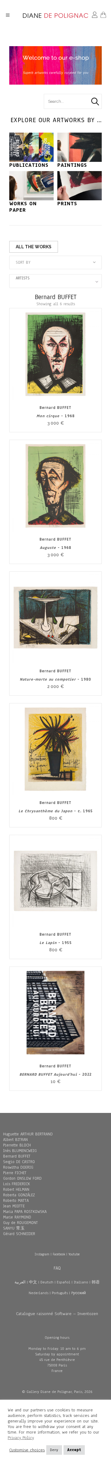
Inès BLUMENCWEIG (20, 1151)
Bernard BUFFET (17, 1156)
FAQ (57, 1268)
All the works (33, 246)
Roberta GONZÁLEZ (19, 1195)
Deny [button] (54, 1449)
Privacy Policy (21, 1438)
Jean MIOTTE (14, 1206)
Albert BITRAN (15, 1139)
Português (60, 1292)
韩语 (96, 1282)
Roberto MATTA (16, 1200)
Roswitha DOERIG (18, 1167)
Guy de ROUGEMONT (20, 1223)
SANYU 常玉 (14, 1228)
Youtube (74, 1254)
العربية (20, 1282)
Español (63, 1282)
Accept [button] (74, 1449)
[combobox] (55, 262)
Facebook (59, 1254)
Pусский (78, 1292)
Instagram (42, 1254)
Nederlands (38, 1292)
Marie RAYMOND (17, 1217)
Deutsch (46, 1282)
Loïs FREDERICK (16, 1184)
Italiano (81, 1282)
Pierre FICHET (15, 1173)
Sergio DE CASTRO (19, 1162)
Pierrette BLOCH (17, 1145)
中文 (33, 1282)
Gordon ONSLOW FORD (22, 1178)
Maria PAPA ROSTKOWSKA (25, 1211)
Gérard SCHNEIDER (19, 1234)
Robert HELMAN (16, 1189)
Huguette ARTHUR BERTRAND (28, 1134)
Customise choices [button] (27, 1450)
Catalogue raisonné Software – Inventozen (57, 1314)
